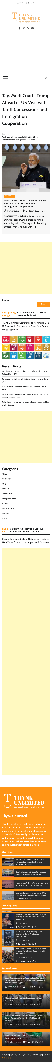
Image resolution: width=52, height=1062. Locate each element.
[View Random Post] (41, 78)
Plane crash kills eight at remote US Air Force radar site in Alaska (32, 884)
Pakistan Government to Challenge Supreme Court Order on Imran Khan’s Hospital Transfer (25, 1018)
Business (5, 489)
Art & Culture (7, 479)
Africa (4, 474)
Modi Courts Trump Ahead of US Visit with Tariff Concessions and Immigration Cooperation (25, 203)
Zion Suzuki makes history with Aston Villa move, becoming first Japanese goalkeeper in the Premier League (25, 980)
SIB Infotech (8, 1058)
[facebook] (19, 28)
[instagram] (23, 28)
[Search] (46, 78)
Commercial (7, 494)
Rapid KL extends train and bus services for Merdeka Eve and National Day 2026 (30, 862)
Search (5, 300)
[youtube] (32, 28)
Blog (4, 484)
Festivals (5, 503)
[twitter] (28, 28)
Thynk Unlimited (28, 1054)
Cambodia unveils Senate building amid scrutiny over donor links (31, 873)
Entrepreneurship (9, 499)
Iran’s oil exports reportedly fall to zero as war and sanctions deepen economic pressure (31, 895)
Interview (5, 513)
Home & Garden (8, 508)
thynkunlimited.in (14, 211)
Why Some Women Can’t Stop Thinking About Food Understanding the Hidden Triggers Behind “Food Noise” (31, 960)
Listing (4, 518)
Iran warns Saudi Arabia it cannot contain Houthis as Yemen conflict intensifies (31, 942)
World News (9, 196)
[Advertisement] (26, 53)
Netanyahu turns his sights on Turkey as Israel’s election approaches (29, 925)
